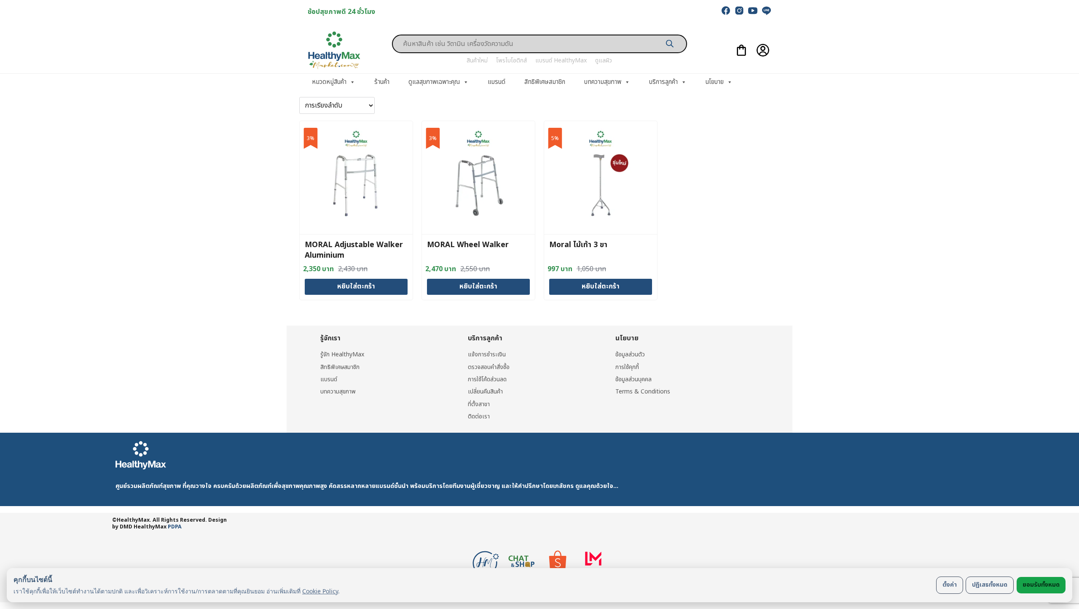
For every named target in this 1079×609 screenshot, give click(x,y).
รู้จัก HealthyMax (342, 354)
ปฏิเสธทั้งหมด (989, 584)
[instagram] (739, 10)
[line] (766, 10)
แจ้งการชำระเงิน (487, 354)
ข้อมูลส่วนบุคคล (633, 379)
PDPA (175, 527)
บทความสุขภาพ (602, 82)
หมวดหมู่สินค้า (329, 82)
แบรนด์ (496, 82)
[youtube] (753, 10)
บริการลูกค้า (663, 82)
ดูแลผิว (603, 60)
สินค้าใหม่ (477, 60)
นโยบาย (715, 82)
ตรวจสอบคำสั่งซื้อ (489, 367)
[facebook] (726, 10)
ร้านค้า (381, 82)
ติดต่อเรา (479, 416)
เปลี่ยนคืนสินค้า (485, 391)
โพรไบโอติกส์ (511, 60)
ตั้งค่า (949, 584)
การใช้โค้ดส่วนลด (487, 379)
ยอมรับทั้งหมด (1041, 584)
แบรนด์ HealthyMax (561, 60)
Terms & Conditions (642, 391)
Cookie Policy (320, 591)
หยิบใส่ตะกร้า (356, 286)
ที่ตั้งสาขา (479, 404)
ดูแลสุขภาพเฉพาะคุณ (434, 82)
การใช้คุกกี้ (627, 367)
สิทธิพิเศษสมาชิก (544, 82)
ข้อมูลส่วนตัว (630, 354)
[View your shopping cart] (741, 50)
